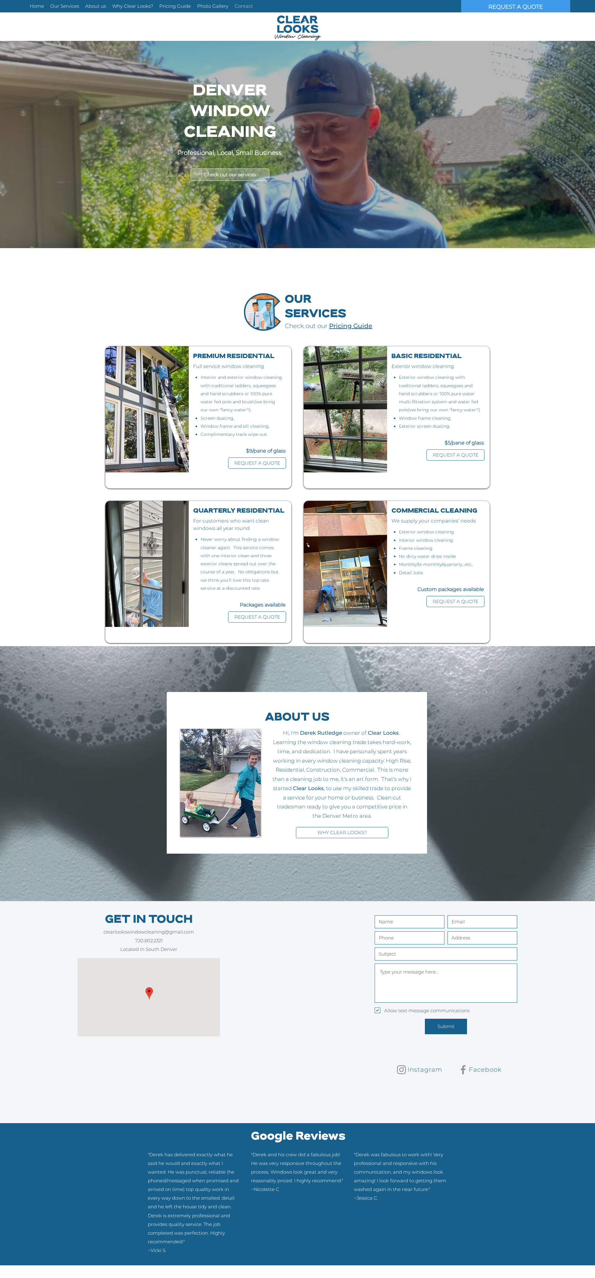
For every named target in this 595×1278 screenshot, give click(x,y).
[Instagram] (401, 1070)
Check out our (307, 326)
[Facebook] (463, 1070)
